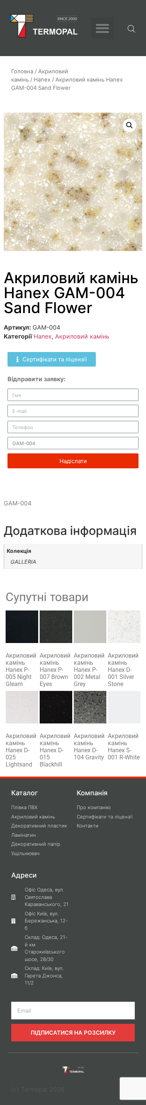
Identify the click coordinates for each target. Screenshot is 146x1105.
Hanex (42, 79)
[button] (102, 28)
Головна (22, 71)
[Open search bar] (131, 28)
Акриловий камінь (82, 336)
